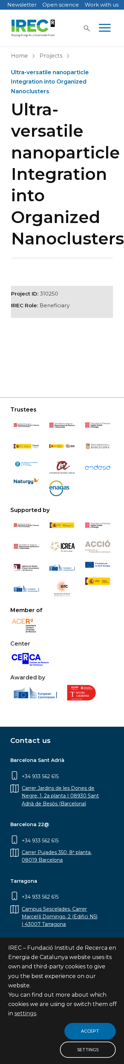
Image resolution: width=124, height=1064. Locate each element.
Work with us (101, 4)
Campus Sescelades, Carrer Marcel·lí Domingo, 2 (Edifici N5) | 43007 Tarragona (59, 917)
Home (19, 55)
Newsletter (22, 4)
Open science (60, 4)
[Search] (87, 28)
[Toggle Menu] (104, 28)
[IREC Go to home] (33, 28)
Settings (88, 1049)
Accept (90, 1031)
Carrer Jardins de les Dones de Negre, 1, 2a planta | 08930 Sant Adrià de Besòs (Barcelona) (60, 796)
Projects (51, 55)
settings (25, 1013)
